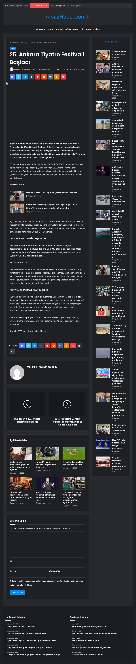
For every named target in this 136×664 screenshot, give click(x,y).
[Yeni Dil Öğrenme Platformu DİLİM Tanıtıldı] (103, 462)
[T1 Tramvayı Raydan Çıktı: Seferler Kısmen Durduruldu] (103, 291)
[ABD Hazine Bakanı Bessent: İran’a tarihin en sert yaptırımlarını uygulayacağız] (103, 171)
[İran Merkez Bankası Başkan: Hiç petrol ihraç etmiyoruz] (103, 353)
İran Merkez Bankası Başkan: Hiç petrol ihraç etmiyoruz (118, 355)
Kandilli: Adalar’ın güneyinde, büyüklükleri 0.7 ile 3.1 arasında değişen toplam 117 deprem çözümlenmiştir (119, 243)
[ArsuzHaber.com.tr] (68, 16)
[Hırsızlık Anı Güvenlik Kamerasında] (103, 200)
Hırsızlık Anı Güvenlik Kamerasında (118, 199)
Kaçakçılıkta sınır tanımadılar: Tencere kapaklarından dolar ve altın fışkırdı (118, 149)
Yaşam (88, 29)
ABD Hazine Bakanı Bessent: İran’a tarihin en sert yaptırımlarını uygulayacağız (119, 177)
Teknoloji (78, 29)
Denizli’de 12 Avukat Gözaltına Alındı (118, 215)
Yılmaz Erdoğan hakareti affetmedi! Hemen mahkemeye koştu (45, 496)
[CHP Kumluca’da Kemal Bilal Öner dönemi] (103, 311)
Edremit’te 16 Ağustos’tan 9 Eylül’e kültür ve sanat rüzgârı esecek (21, 496)
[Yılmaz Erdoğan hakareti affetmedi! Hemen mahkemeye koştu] (47, 483)
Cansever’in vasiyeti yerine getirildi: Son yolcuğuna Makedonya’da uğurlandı (72, 497)
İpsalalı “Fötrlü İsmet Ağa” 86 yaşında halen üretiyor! (51, 192)
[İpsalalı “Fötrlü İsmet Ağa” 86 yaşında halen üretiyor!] (17, 196)
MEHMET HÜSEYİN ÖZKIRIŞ (24, 69)
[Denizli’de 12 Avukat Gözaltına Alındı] (103, 215)
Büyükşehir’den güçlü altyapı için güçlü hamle (119, 106)
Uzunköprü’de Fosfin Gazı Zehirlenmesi (119, 428)
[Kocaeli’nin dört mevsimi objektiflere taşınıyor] (47, 453)
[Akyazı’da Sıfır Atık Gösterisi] (103, 55)
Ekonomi (59, 29)
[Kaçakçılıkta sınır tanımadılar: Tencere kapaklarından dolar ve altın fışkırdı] (103, 145)
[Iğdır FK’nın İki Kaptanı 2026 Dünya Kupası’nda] (103, 444)
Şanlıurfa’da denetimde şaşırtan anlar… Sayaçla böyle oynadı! (20, 466)
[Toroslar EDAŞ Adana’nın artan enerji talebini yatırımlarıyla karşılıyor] (103, 329)
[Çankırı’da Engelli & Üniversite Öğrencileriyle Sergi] (103, 85)
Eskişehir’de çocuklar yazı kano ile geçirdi (73, 463)
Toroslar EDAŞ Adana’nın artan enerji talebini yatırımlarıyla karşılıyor (119, 332)
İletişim (96, 29)
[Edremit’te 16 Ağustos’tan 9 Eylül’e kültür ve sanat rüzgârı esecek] (21, 483)
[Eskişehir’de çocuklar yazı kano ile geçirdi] (74, 453)
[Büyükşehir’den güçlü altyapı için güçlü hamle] (103, 106)
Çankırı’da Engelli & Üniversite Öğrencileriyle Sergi (70, 6)
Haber (50, 29)
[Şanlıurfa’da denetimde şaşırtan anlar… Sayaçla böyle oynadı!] (21, 453)
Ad (11, 561)
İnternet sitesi (55, 571)
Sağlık (68, 29)
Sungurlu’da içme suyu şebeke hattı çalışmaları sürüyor (118, 126)
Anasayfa (40, 29)
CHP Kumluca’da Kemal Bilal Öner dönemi (118, 311)
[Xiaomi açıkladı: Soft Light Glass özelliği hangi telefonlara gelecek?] (103, 373)
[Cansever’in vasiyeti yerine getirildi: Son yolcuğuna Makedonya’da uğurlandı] (74, 483)
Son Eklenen (111, 41)
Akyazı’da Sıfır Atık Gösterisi (119, 53)
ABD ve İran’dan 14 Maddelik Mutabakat (117, 68)
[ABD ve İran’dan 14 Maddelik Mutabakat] (103, 68)
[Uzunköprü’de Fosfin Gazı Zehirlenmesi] (103, 429)
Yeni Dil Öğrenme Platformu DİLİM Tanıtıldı (119, 462)
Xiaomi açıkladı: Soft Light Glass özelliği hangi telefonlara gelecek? (118, 376)
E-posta (14, 571)
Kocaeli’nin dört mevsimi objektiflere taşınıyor (46, 465)
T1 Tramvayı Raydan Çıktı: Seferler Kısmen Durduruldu (118, 293)
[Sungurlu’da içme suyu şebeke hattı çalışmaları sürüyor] (103, 124)
